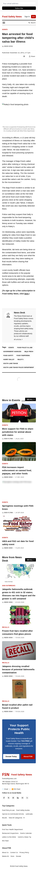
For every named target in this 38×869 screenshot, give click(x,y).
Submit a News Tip (24, 837)
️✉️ (5, 789)
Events (5, 29)
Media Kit (5, 856)
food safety (8, 355)
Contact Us (14, 852)
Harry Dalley (8, 359)
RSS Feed (5, 841)
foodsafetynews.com (9, 778)
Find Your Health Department (12, 829)
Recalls (5, 627)
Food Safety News (21, 866)
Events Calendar (26, 833)
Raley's (20, 359)
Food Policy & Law (24, 347)
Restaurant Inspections (10, 833)
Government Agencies (12, 351)
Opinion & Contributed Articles (13, 814)
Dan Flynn (8, 439)
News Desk (8, 46)
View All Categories (15, 818)
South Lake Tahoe (10, 363)
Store (12, 856)
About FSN (28, 756)
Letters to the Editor (9, 837)
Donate (18, 856)
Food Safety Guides (23, 810)
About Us (5, 852)
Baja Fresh (28, 351)
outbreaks (29, 814)
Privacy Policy (24, 852)
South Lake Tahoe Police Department (18, 367)
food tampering (23, 355)
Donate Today (11, 756)
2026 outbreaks (8, 585)
